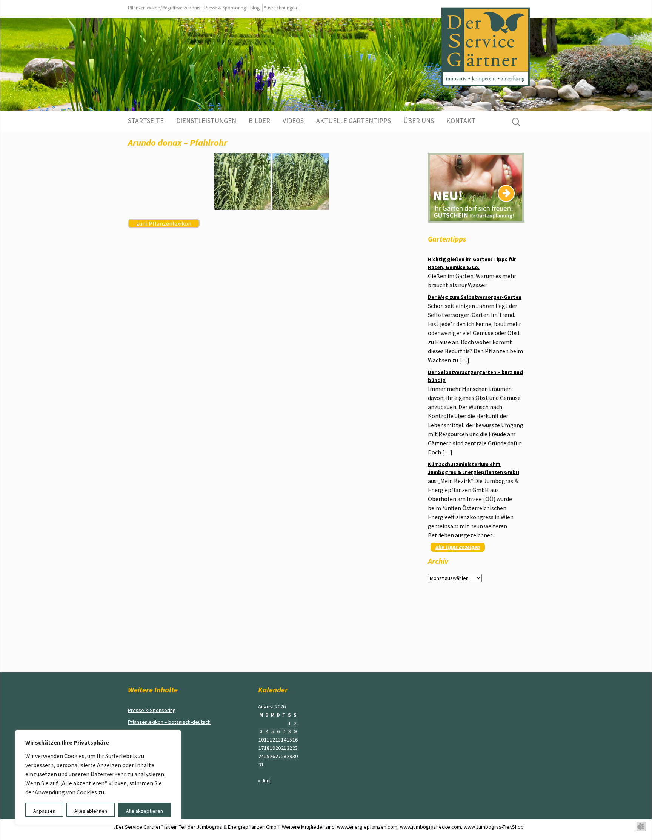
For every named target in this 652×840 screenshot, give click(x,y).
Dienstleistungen (206, 120)
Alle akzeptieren (144, 811)
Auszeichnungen (280, 8)
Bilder (259, 120)
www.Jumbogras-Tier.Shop (494, 826)
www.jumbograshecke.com (430, 826)
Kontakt (460, 120)
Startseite (146, 120)
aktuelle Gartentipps (353, 120)
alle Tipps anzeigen (457, 547)
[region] (98, 777)
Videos (293, 120)
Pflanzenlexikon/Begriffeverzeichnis (164, 8)
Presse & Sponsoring (225, 8)
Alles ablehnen (90, 811)
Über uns (418, 120)
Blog (255, 8)
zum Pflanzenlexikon (163, 223)
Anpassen (44, 811)
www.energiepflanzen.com (367, 826)
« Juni (264, 780)
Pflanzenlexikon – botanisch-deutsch (169, 721)
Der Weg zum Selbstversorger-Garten (474, 297)
